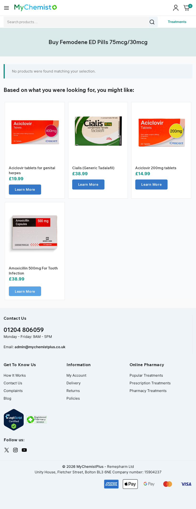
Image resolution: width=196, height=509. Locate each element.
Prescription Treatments (150, 383)
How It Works (15, 375)
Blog (7, 398)
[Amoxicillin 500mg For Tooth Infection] (35, 232)
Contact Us (13, 383)
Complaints (13, 390)
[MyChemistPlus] (35, 7)
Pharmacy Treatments (148, 390)
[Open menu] (6, 8)
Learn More (25, 189)
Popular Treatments (146, 375)
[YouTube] (24, 450)
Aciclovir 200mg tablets (155, 168)
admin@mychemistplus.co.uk (40, 347)
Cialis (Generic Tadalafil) (93, 168)
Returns (73, 390)
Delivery (73, 383)
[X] (7, 450)
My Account (76, 375)
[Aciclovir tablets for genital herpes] (35, 132)
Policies (73, 398)
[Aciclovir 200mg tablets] (161, 132)
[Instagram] (15, 450)
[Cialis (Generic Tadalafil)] (98, 132)
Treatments (177, 22)
